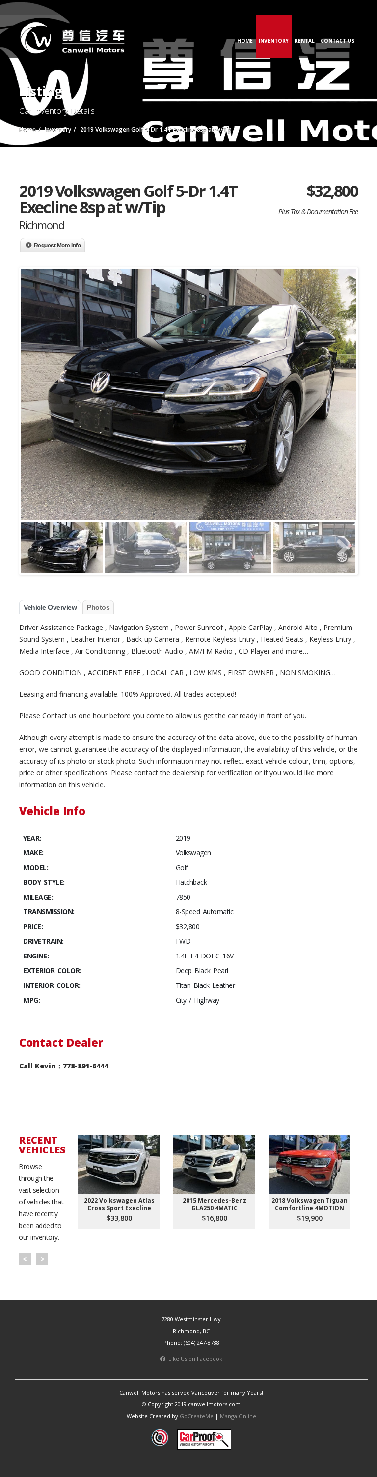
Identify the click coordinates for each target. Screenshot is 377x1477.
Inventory (274, 40)
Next (42, 1259)
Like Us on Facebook (193, 1358)
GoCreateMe (197, 1416)
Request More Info (57, 245)
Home (245, 40)
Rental (305, 40)
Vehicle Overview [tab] (50, 607)
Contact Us (337, 40)
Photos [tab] (98, 607)
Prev (25, 1259)
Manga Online (238, 1416)
